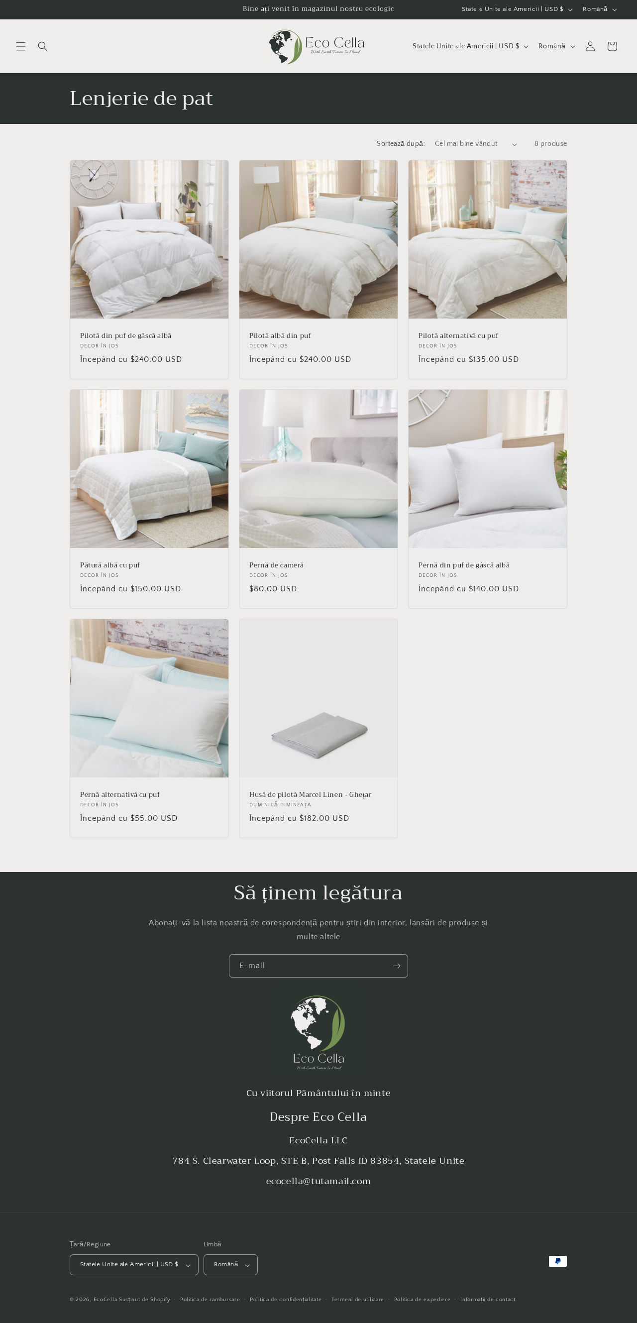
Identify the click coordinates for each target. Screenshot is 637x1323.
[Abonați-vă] (397, 966)
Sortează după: (401, 144)
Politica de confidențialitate (285, 1300)
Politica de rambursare (210, 1300)
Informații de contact (488, 1300)
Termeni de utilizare (357, 1300)
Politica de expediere (422, 1300)
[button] (21, 46)
